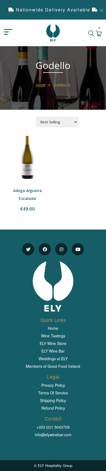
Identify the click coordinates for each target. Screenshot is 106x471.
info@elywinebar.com (53, 434)
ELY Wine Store (53, 343)
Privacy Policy (53, 385)
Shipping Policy (53, 400)
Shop (41, 85)
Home (53, 328)
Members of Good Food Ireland (53, 366)
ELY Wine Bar (53, 351)
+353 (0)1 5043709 (53, 427)
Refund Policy (53, 408)
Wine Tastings (53, 335)
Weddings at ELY (53, 358)
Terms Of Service (53, 392)
